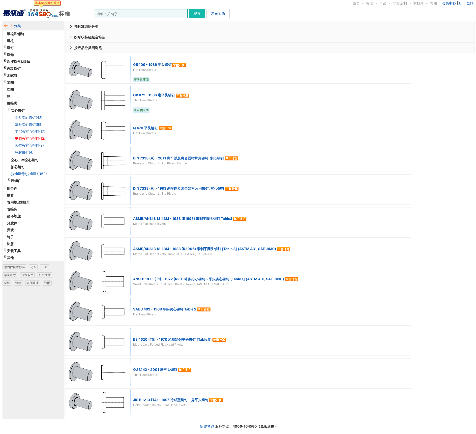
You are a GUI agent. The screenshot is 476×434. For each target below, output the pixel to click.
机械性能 (45, 275)
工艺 (45, 267)
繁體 (470, 3)
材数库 (418, 3)
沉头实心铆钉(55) (29, 124)
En (461, 3)
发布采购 (218, 13)
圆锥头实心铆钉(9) (29, 145)
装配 (47, 283)
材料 (7, 283)
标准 (369, 3)
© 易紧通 (207, 426)
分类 (17, 26)
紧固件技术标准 (14, 267)
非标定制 (400, 3)
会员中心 (449, 3)
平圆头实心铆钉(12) (30, 138)
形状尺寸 (10, 275)
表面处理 (33, 283)
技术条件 (27, 275)
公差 (33, 267)
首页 (356, 3)
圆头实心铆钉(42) (28, 117)
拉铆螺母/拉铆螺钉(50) (29, 174)
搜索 (197, 13)
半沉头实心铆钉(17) (30, 131)
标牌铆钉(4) (24, 152)
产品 (383, 3)
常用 (433, 3)
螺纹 (18, 283)
